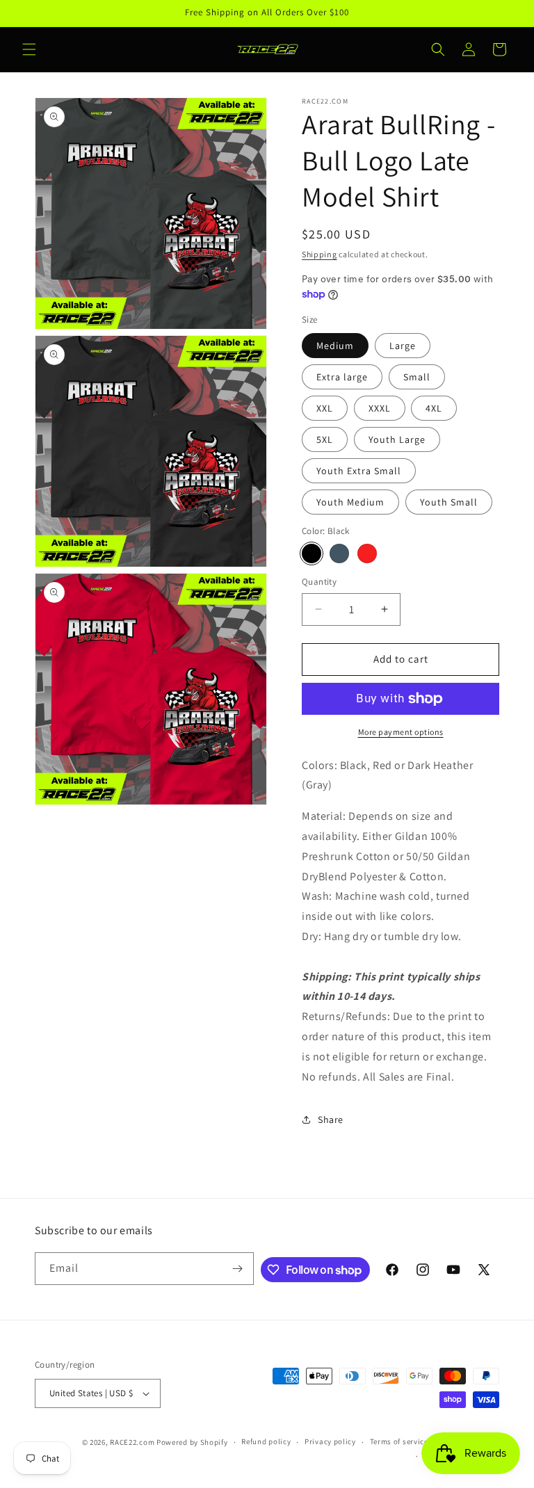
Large (402, 345)
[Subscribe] (237, 1268)
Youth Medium (350, 502)
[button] (29, 49)
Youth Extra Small (358, 470)
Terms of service (399, 1441)
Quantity (319, 582)
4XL (434, 408)
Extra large (342, 377)
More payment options (401, 732)
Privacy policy (330, 1441)
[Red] (367, 553)
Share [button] (330, 1119)
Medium (335, 345)
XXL (324, 408)
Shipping (319, 254)
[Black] (311, 553)
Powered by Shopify (192, 1442)
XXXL (380, 408)
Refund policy (266, 1441)
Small (416, 377)
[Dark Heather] (339, 553)
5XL (324, 439)
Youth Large (397, 439)
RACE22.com (132, 1442)
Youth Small (449, 502)
